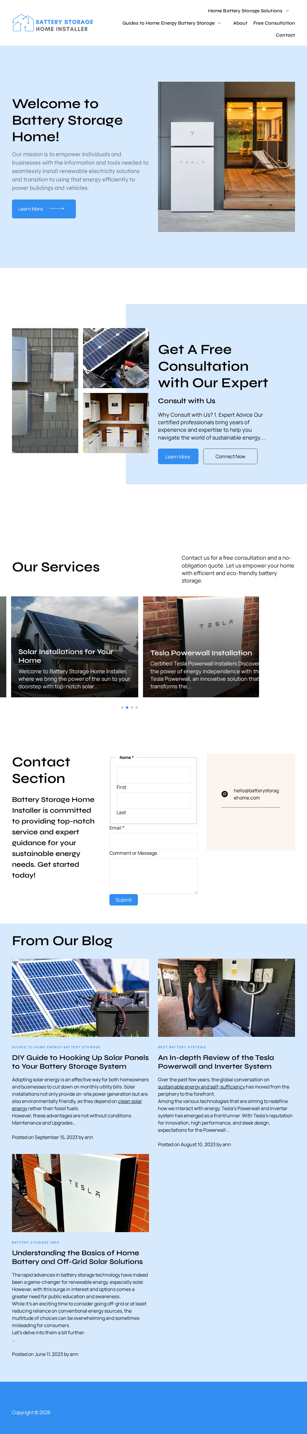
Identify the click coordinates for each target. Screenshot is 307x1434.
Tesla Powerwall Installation (190, 653)
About (240, 23)
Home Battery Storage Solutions (245, 11)
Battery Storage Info (36, 1242)
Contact (285, 35)
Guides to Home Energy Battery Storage (168, 23)
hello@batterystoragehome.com (256, 794)
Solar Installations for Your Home (54, 656)
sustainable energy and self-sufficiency (201, 1086)
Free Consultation (274, 23)
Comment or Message (133, 853)
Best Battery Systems (182, 1047)
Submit (124, 900)
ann (89, 1137)
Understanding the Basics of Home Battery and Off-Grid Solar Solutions (77, 1257)
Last (121, 812)
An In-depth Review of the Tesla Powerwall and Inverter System (216, 1062)
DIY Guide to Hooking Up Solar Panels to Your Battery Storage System (80, 1062)
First (121, 787)
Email (116, 827)
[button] (122, 707)
